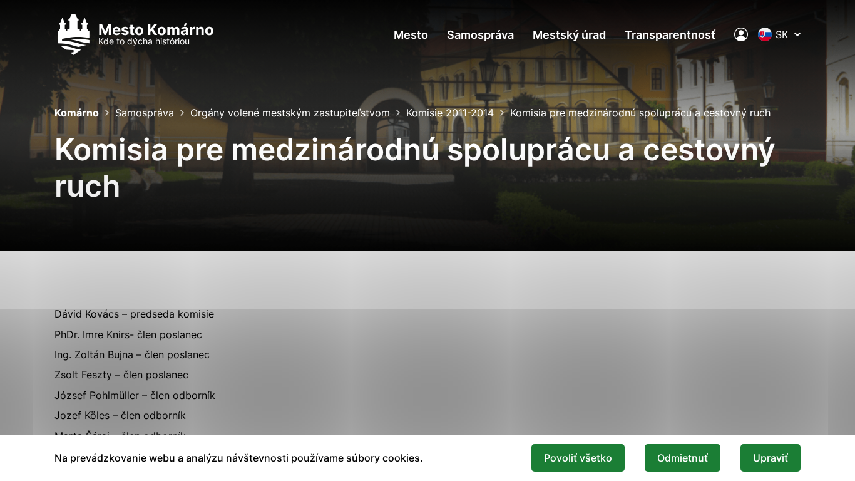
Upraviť (770, 458)
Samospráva (480, 34)
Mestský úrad (569, 34)
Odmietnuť (682, 458)
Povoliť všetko (578, 458)
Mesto (411, 34)
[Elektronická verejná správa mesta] (741, 34)
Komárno (76, 112)
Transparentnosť (670, 34)
